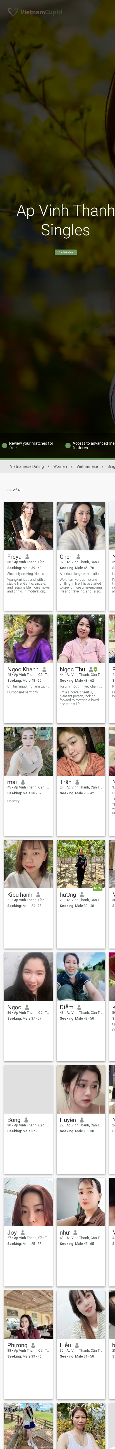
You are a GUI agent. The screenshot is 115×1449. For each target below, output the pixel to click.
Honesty (13, 801)
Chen (66, 556)
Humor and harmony (22, 692)
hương (68, 894)
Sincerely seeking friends (25, 574)
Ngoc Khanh (23, 669)
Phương (17, 1345)
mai (12, 782)
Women (60, 466)
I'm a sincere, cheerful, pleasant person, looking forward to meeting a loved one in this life (79, 698)
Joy (12, 1232)
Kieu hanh (19, 894)
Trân (65, 782)
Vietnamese (87, 466)
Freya (14, 556)
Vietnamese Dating (27, 466)
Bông (13, 1120)
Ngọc (14, 1007)
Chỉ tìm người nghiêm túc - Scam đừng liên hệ (28, 686)
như (65, 1232)
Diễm (66, 1007)
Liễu (65, 1345)
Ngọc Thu (72, 669)
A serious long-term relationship (81, 574)
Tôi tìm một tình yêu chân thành (81, 686)
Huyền (68, 1120)
